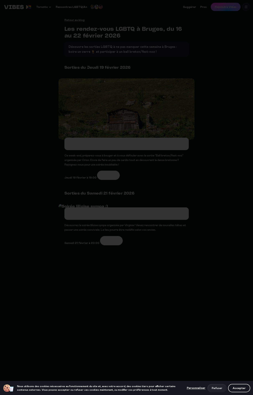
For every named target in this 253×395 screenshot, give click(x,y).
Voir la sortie (108, 175)
